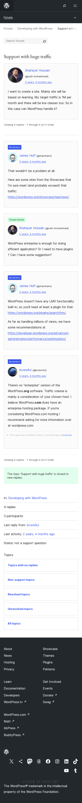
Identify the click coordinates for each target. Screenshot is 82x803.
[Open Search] (64, 6)
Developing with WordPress (35, 28)
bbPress (11, 728)
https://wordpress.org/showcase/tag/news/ (38, 197)
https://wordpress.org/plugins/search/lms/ (37, 313)
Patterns (49, 669)
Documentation (14, 688)
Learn (8, 682)
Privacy (9, 669)
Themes (48, 655)
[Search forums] (44, 41)
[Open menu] (76, 6)
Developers (12, 695)
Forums (8, 17)
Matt (9, 721)
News (8, 655)
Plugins (48, 662)
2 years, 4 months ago (38, 82)
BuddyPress (14, 735)
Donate (50, 695)
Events (48, 688)
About (8, 649)
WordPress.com (17, 715)
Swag (49, 702)
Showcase (50, 649)
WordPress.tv (15, 702)
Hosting (9, 662)
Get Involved (52, 682)
